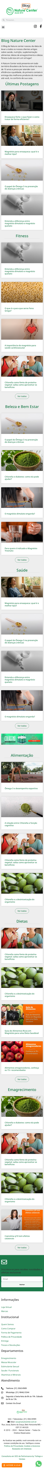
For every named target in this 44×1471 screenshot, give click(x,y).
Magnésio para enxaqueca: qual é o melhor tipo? (22, 152)
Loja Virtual (6, 1307)
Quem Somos (7, 1324)
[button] (3, 27)
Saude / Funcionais (10, 1370)
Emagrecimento (22, 1089)
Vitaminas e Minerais (11, 1374)
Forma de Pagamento (11, 1332)
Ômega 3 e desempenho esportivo (21, 788)
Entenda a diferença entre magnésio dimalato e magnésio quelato (20, 223)
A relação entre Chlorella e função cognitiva (21, 824)
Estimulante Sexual (10, 1366)
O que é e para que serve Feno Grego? (19, 309)
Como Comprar (8, 1328)
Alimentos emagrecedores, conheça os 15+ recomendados (22, 1068)
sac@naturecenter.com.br (25, 1422)
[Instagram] (35, 27)
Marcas (4, 1311)
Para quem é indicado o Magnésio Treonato (21, 549)
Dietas (22, 921)
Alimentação (22, 755)
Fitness (22, 235)
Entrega (5, 1341)
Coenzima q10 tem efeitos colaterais (17, 1237)
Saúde (22, 570)
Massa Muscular (8, 1362)
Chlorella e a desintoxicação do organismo (19, 900)
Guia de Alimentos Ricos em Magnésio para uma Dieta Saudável (22, 1031)
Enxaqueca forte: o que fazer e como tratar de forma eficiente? (22, 118)
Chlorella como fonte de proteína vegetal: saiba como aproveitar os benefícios (21, 385)
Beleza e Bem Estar (22, 406)
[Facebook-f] (41, 27)
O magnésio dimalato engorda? (20, 513)
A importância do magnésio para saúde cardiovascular (20, 346)
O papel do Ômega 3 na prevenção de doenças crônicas (21, 187)
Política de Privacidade (11, 1336)
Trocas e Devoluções (10, 1345)
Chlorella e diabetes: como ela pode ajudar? (22, 477)
